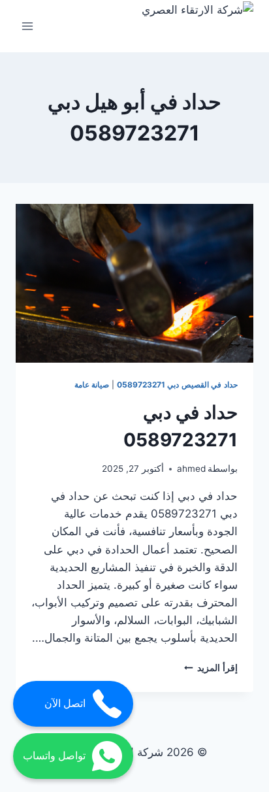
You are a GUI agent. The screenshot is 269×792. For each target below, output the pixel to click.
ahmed (191, 468)
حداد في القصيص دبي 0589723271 (177, 384)
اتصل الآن (65, 703)
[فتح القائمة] (28, 26)
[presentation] (134, 283)
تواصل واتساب (54, 755)
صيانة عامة (92, 384)
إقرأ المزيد (211, 668)
